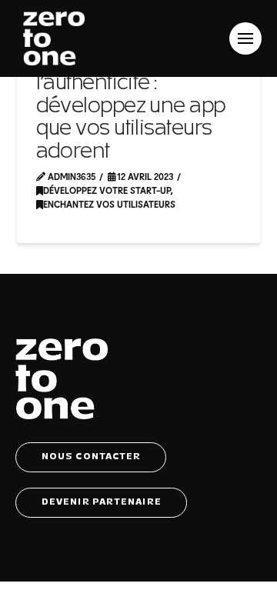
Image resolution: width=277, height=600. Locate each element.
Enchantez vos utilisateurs (109, 203)
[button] (245, 38)
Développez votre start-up (107, 190)
